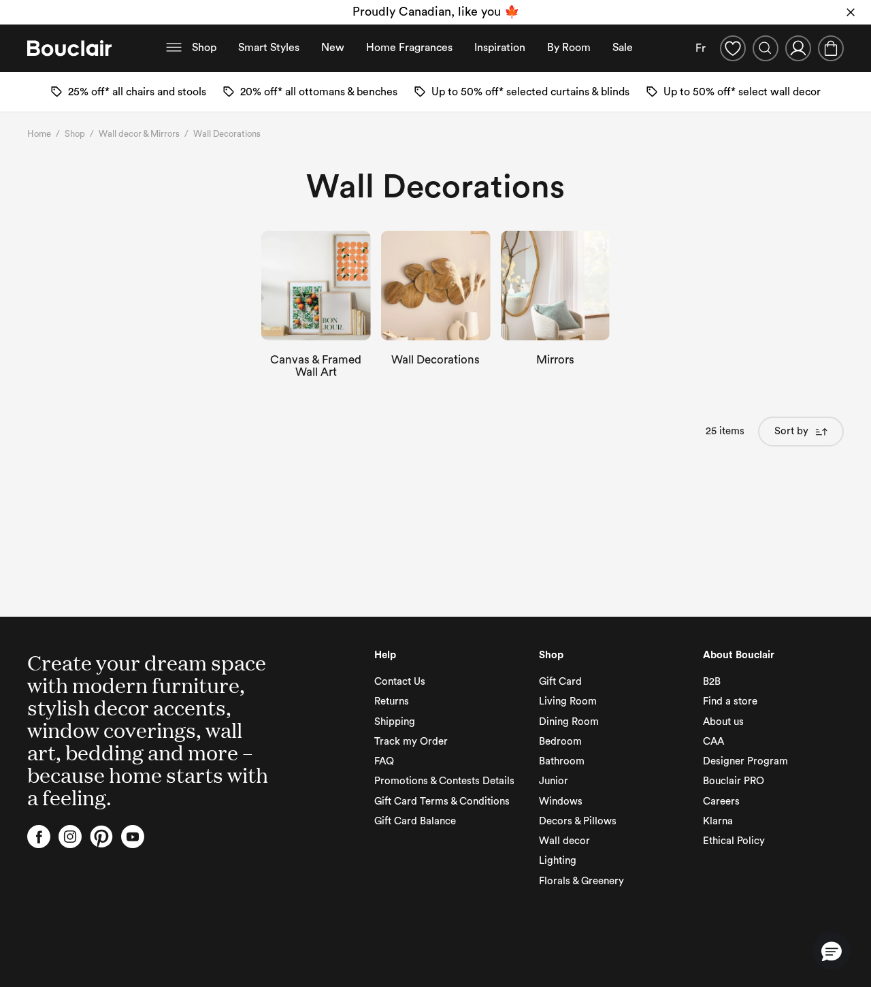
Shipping (394, 722)
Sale (622, 47)
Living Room (568, 701)
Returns (391, 701)
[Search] (765, 48)
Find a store (730, 701)
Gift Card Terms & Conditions (442, 801)
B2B (712, 682)
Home (39, 133)
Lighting (557, 861)
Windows (560, 801)
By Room (569, 47)
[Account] (798, 48)
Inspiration (499, 47)
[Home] (69, 48)
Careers (721, 801)
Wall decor (564, 841)
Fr (700, 48)
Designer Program (745, 761)
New (332, 47)
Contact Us (399, 682)
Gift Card (560, 682)
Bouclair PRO (733, 781)
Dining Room (569, 722)
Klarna (718, 821)
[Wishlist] (733, 48)
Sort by (791, 431)
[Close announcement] (850, 12)
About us (723, 722)
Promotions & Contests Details (444, 781)
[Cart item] (831, 48)
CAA (713, 742)
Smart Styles (268, 47)
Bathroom (562, 761)
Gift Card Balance (415, 821)
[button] (831, 951)
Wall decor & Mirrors (139, 133)
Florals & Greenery (581, 881)
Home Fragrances (409, 47)
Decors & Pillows (578, 821)
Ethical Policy (734, 841)
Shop (204, 47)
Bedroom (560, 742)
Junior (553, 781)
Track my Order (411, 742)
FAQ (384, 761)
